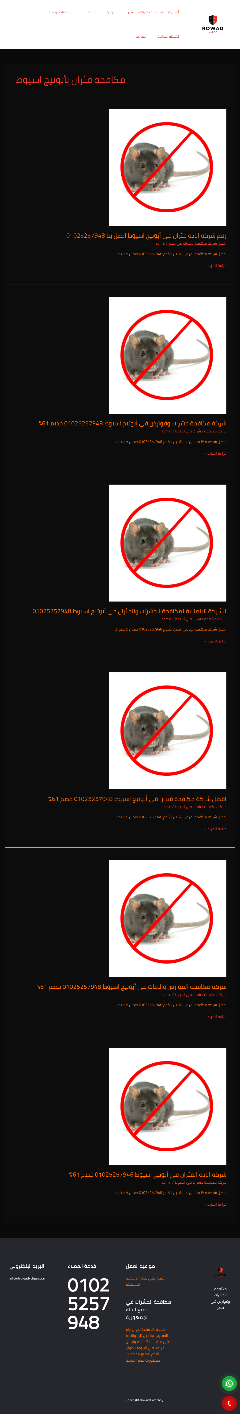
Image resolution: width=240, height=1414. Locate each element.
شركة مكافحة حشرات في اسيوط (200, 431)
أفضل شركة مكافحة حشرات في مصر (153, 12)
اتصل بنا (141, 36)
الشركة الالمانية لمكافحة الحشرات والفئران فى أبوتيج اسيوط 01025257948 (129, 611)
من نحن (111, 12)
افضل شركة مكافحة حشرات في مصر (197, 243)
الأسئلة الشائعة (168, 36)
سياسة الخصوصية (61, 12)
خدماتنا (90, 12)
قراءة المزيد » (215, 265)
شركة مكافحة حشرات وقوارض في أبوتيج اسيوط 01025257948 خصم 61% (132, 423)
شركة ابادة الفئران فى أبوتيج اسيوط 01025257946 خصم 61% (147, 1174)
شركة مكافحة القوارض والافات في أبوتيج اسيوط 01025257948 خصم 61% (131, 986)
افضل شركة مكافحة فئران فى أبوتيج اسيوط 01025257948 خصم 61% (137, 799)
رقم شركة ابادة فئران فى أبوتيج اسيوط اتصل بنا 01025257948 (146, 235)
